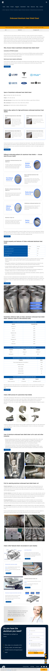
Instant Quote (7, 66)
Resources (33, 7)
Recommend (23, 7)
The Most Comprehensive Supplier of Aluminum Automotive (20, 10)
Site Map (32, 666)
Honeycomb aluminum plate (11, 564)
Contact (41, 7)
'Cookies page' (9, 670)
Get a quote (10, 619)
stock (24, 27)
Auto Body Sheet (27, 550)
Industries (17, 7)
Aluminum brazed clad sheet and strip (13, 593)
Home (4, 7)
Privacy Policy (26, 666)
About (8, 7)
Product (12, 7)
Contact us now (27, 558)
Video (28, 7)
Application (7, 10)
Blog (37, 7)
